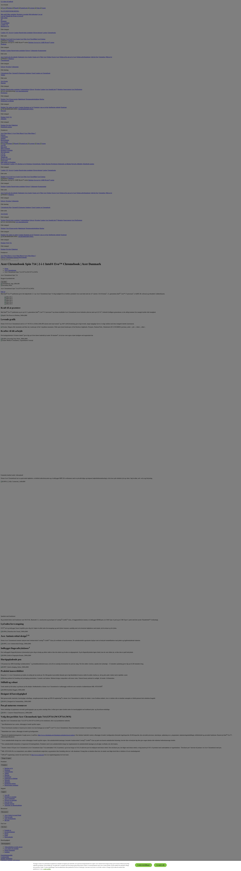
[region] (120, 866)
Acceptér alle (160, 865)
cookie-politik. (47, 869)
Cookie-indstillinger (143, 865)
